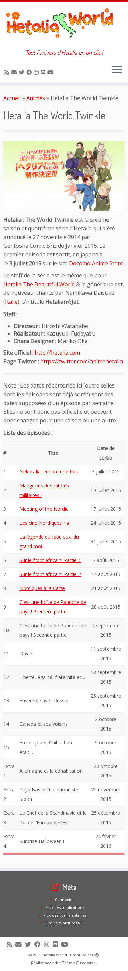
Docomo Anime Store (96, 263)
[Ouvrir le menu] (117, 70)
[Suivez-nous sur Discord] (44, 72)
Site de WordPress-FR (65, 922)
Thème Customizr (78, 962)
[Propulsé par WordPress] (97, 953)
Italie (11, 301)
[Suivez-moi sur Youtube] (51, 72)
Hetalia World (54, 954)
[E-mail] (15, 72)
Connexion (65, 899)
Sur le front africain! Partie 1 (50, 560)
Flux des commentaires (64, 915)
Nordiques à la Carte (42, 588)
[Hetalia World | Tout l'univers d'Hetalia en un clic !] (64, 25)
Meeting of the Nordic (43, 509)
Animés (35, 98)
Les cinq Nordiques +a (44, 523)
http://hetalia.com (57, 352)
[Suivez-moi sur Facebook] (30, 72)
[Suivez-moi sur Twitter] (22, 72)
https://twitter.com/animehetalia (81, 361)
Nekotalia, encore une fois (48, 471)
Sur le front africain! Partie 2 (50, 574)
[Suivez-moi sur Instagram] (37, 72)
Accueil (12, 98)
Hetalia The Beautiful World (39, 284)
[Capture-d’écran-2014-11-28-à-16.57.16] (64, 176)
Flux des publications (65, 907)
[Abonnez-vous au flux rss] (7, 72)
